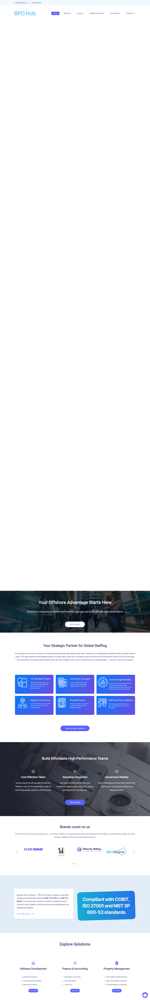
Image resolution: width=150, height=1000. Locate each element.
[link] (75, 665)
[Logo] (25, 13)
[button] (17, 852)
